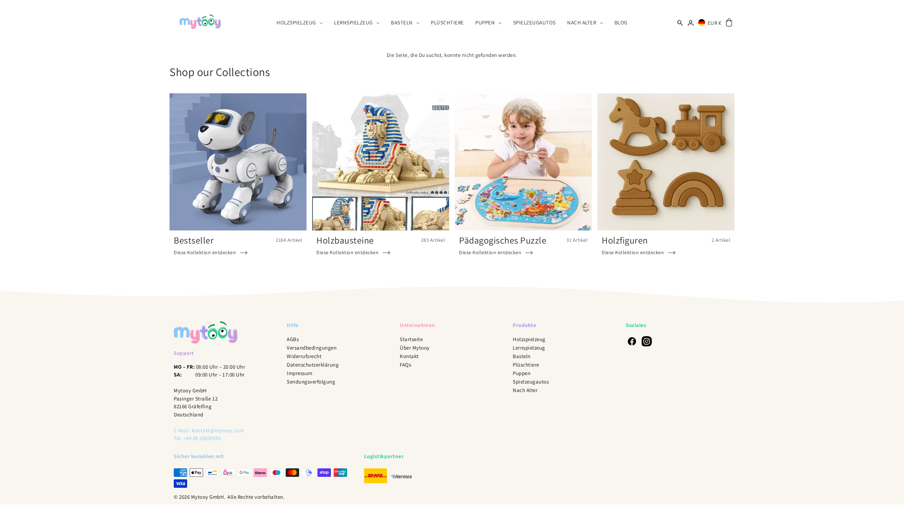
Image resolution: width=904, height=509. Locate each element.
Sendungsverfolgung (311, 381)
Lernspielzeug (529, 347)
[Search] (680, 22)
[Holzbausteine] (380, 161)
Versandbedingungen (312, 347)
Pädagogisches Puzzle (502, 240)
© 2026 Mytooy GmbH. (200, 496)
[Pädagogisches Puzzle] (523, 161)
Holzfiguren (625, 240)
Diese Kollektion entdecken (205, 252)
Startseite (411, 339)
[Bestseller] (238, 161)
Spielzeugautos (531, 381)
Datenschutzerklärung (313, 364)
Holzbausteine (345, 240)
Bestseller (194, 240)
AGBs (293, 339)
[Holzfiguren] (665, 161)
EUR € (714, 22)
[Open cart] (729, 23)
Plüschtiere (526, 364)
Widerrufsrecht (304, 356)
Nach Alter (525, 390)
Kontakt (409, 356)
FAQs (405, 364)
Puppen (521, 373)
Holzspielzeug (529, 339)
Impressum (300, 373)
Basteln (522, 356)
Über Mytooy (415, 347)
